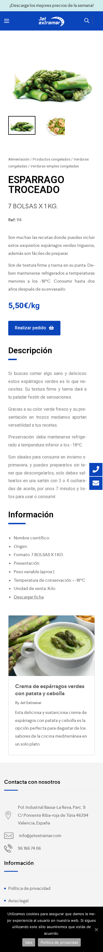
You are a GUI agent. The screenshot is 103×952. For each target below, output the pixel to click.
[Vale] (96, 929)
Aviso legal (18, 901)
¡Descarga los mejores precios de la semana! (52, 5)
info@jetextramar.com (40, 835)
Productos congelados (51, 159)
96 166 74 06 (29, 848)
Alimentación (18, 159)
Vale (28, 942)
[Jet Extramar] (52, 22)
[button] (34, 328)
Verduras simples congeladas (54, 166)
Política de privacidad (29, 888)
